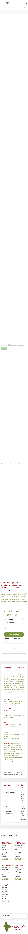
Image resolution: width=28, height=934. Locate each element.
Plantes (20, 774)
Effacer (22, 619)
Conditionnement (9, 619)
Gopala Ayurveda (13, 774)
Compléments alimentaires (14, 12)
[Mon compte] (23, 3)
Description (8, 667)
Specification (22, 667)
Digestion (6, 774)
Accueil (3, 12)
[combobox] (12, 7)
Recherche (25, 7)
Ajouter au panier (15, 634)
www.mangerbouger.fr (9, 761)
